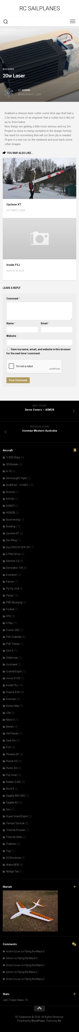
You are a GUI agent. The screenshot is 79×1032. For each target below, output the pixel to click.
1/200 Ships (13, 457)
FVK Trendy (12, 643)
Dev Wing (11, 540)
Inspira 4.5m (13, 692)
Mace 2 (10, 719)
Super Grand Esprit (17, 816)
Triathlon (11, 843)
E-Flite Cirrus (13, 554)
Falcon (10, 581)
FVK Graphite (13, 636)
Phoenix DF (12, 754)
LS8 (8, 712)
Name (10, 323)
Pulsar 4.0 (12, 761)
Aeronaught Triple (16, 478)
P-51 (8, 747)
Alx (59, 1020)
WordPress (38, 1020)
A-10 (8, 471)
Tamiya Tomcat (15, 823)
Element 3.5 (12, 561)
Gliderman (12, 657)
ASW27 (10, 505)
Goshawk (11, 664)
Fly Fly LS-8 (12, 588)
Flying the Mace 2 (34, 951)
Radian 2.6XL (13, 781)
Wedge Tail (12, 871)
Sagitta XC (12, 802)
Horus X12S (13, 678)
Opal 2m (11, 740)
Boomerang (13, 519)
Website (11, 335)
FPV (8, 616)
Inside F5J (13, 265)
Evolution (11, 574)
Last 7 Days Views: (14, 1000)
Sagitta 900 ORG (15, 795)
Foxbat (10, 609)
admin (26, 90)
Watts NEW (12, 864)
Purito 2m (11, 768)
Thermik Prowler (15, 830)
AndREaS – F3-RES (17, 485)
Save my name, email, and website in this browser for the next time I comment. (38, 351)
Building (8, 69)
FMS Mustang (14, 602)
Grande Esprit (14, 671)
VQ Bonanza (13, 857)
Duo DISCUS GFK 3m (18, 547)
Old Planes (12, 733)
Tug (8, 850)
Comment (13, 298)
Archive (10, 492)
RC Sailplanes (39, 8)
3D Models (12, 464)
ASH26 (10, 498)
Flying (9, 595)
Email (45, 323)
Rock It (10, 788)
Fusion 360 (12, 630)
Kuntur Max (12, 705)
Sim (8, 809)
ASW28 (10, 512)
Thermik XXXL (14, 837)
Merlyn (10, 726)
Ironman (11, 699)
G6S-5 (9, 650)
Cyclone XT (13, 204)
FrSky (9, 623)
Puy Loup (11, 774)
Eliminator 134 (14, 567)
